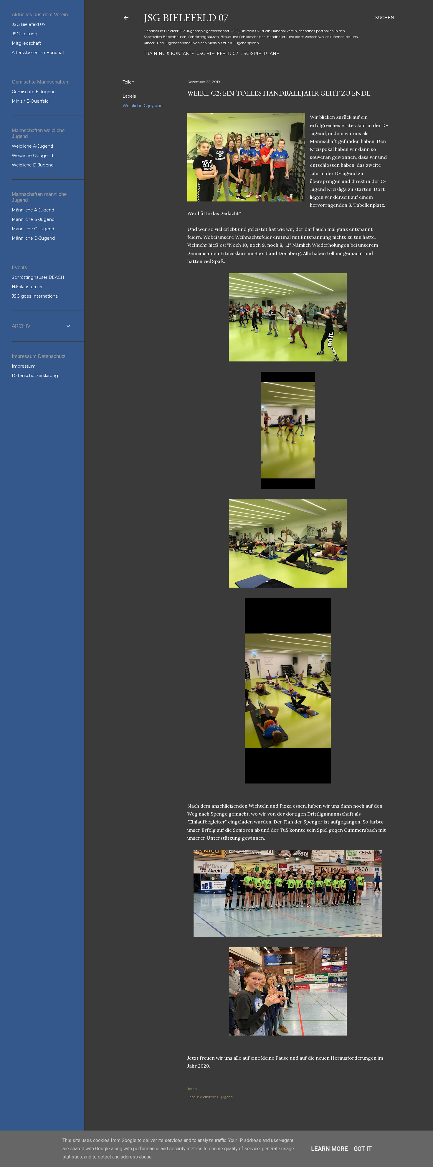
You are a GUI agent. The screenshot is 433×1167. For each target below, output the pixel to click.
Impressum (24, 366)
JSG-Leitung (24, 33)
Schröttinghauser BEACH (38, 277)
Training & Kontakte (169, 53)
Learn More (329, 1148)
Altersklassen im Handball (38, 52)
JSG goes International (35, 296)
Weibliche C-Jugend (32, 155)
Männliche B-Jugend (33, 219)
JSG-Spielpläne (260, 53)
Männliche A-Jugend (33, 210)
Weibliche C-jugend (143, 105)
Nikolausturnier (27, 286)
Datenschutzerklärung (35, 375)
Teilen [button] (128, 82)
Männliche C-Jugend (33, 228)
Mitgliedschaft (26, 43)
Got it (363, 1148)
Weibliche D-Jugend (33, 165)
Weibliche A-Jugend (32, 146)
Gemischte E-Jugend (34, 91)
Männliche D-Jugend (33, 238)
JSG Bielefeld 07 (186, 17)
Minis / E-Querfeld (30, 101)
